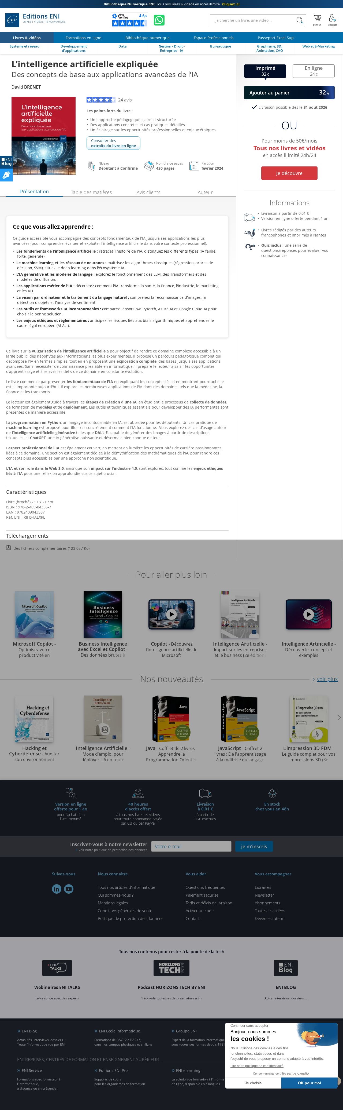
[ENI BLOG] (6, 162)
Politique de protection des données (130, 918)
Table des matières (91, 192)
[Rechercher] (300, 20)
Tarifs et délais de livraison (209, 902)
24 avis (125, 100)
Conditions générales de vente (125, 910)
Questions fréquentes (205, 887)
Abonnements (267, 902)
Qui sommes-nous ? (115, 895)
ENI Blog (29, 1030)
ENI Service (32, 1070)
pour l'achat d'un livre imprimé (70, 811)
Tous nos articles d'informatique (126, 887)
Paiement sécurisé (202, 895)
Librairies (263, 887)
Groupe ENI (186, 1030)
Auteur (205, 192)
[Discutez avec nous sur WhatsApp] (159, 20)
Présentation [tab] (34, 191)
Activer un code (200, 910)
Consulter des (113, 143)
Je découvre (289, 173)
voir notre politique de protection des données (113, 849)
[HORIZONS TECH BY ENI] (172, 969)
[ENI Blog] (286, 969)
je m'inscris (254, 846)
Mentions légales (113, 902)
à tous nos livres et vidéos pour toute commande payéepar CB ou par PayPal (138, 813)
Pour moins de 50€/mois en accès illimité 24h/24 (289, 147)
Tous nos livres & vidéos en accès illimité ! (172, 4)
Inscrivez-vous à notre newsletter (108, 846)
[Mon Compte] (333, 20)
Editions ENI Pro (113, 1070)
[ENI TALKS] (57, 969)
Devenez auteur (269, 918)
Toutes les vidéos (270, 910)
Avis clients (148, 192)
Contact (193, 918)
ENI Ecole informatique (119, 1030)
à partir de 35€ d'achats (205, 811)
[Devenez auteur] (6, 175)
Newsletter (264, 895)
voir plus (327, 679)
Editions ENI (44, 18)
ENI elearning (188, 1070)
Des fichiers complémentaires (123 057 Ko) (51, 548)
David (26, 87)
